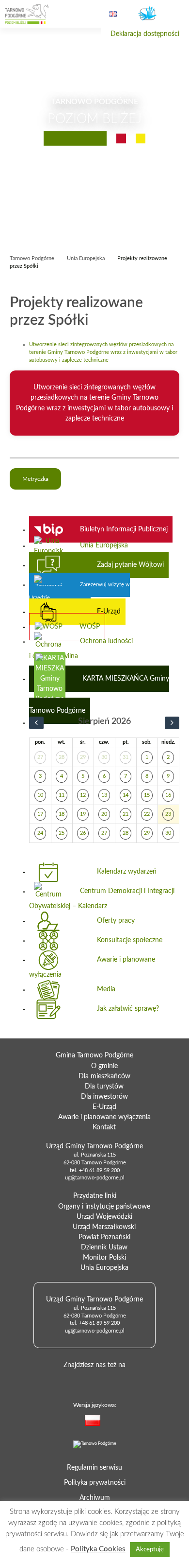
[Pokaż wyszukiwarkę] (80, 14)
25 (61, 833)
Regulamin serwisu (94, 1467)
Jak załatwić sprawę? (128, 1008)
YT (108, 1380)
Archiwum (94, 1497)
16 (168, 795)
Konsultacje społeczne (129, 940)
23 (168, 814)
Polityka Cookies (98, 1549)
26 (83, 833)
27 (40, 757)
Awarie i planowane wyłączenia (92, 967)
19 (83, 814)
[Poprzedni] (36, 723)
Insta (123, 1380)
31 (125, 757)
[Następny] (172, 723)
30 (104, 757)
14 (125, 795)
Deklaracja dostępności (144, 34)
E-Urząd (109, 611)
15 (147, 795)
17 (40, 814)
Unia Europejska (104, 545)
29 (83, 757)
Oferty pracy (116, 920)
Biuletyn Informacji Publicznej (124, 529)
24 (40, 833)
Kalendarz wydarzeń (127, 871)
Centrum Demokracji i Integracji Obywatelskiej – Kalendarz (101, 898)
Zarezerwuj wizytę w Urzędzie (79, 591)
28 (61, 757)
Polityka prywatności (95, 1482)
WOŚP (89, 626)
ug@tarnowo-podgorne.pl (95, 1178)
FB (92, 1380)
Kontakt (104, 1127)
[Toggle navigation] (173, 14)
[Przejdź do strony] (26, 14)
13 (104, 795)
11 (61, 795)
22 (147, 814)
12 (83, 795)
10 (40, 795)
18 (61, 814)
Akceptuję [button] (150, 1549)
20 (104, 814)
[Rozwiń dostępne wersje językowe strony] (112, 1422)
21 (125, 814)
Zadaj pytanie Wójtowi (130, 565)
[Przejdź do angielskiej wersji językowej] (113, 14)
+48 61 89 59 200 (99, 1170)
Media (106, 989)
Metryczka (35, 479)
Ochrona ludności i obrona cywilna (81, 648)
